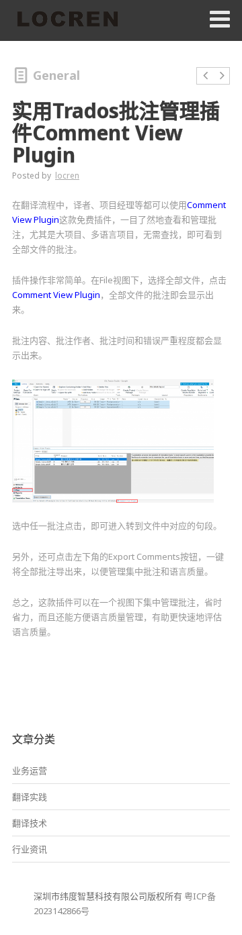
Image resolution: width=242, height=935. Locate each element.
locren (67, 175)
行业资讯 (29, 849)
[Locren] (67, 20)
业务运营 (29, 771)
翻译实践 (29, 797)
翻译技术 (29, 823)
